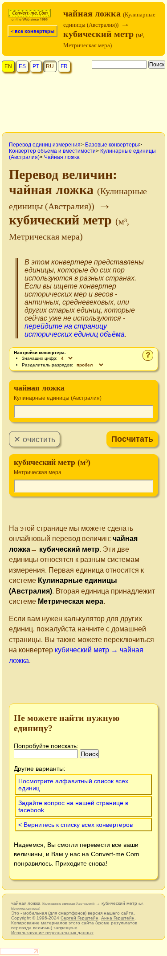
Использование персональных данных (52, 932)
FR (64, 66)
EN (8, 66)
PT (36, 66)
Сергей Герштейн (79, 917)
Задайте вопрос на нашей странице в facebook (73, 806)
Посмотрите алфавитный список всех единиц (73, 784)
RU (50, 66)
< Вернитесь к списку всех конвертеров (75, 824)
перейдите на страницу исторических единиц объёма (74, 330)
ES (22, 66)
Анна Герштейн (117, 917)
